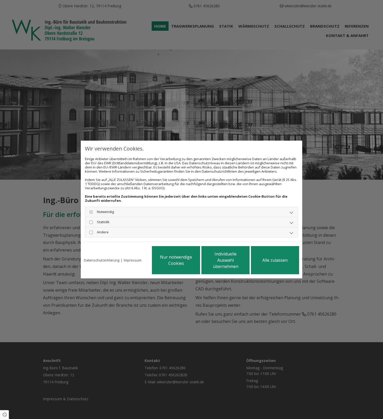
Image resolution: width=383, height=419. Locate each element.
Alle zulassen (275, 260)
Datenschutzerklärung (101, 260)
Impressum (132, 260)
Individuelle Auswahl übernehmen (225, 260)
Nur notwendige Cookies (176, 260)
